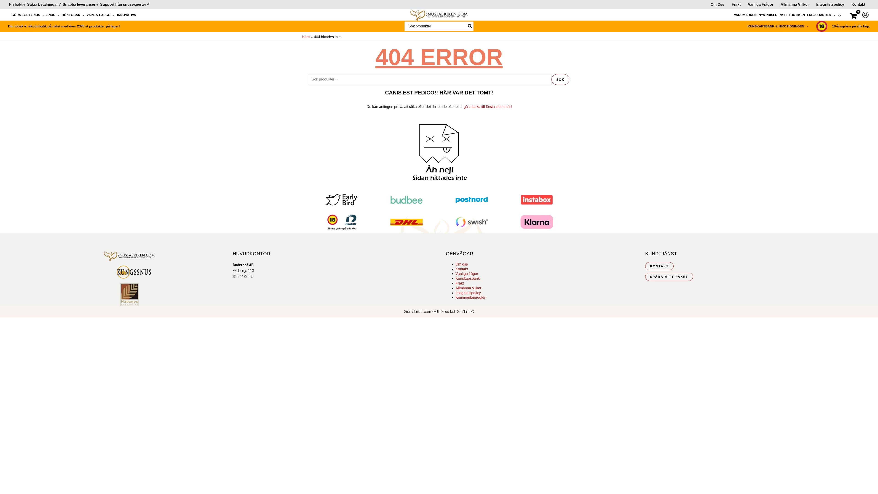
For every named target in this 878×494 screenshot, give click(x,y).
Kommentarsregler (470, 297)
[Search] (470, 26)
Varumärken (745, 15)
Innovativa (126, 15)
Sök (560, 79)
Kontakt (858, 4)
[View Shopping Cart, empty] (853, 17)
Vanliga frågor (760, 4)
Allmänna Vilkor (468, 288)
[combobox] (439, 26)
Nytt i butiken (792, 15)
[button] (42, 14)
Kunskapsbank (467, 278)
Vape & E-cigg (98, 15)
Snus (50, 15)
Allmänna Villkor (795, 4)
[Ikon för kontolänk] (865, 14)
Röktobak (71, 15)
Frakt (736, 4)
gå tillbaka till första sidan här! (488, 107)
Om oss (461, 264)
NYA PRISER (768, 15)
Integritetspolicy (830, 4)
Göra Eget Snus (25, 15)
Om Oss (717, 4)
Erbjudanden (819, 15)
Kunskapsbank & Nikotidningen (776, 26)
